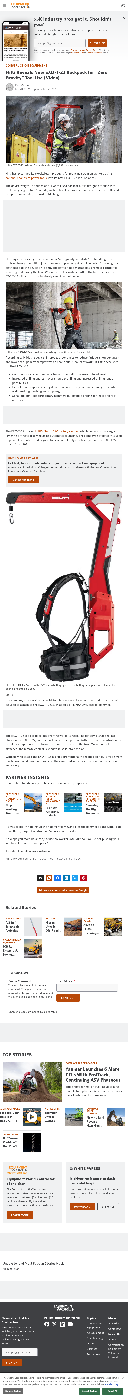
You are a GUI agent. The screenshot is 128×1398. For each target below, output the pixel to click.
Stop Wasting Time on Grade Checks (11, 809)
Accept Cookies (90, 1391)
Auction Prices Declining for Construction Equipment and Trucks (92, 929)
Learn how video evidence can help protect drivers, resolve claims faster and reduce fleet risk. (95, 1193)
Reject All (113, 1391)
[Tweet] (75, 878)
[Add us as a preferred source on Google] (49, 878)
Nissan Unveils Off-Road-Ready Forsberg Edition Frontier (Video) (53, 927)
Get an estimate (23, 479)
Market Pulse (89, 919)
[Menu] (5, 5)
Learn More (20, 1215)
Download (82, 1206)
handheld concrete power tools (26, 178)
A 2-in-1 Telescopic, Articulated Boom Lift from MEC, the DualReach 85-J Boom (13, 927)
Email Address (65, 981)
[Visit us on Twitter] (55, 1323)
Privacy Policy (77, 52)
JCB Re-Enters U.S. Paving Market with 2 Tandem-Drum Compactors (11, 951)
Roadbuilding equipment (12, 941)
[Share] (57, 878)
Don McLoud (22, 85)
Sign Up (11, 1362)
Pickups (51, 918)
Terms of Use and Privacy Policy (85, 50)
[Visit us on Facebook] (46, 1323)
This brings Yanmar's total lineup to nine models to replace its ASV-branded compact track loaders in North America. (95, 1091)
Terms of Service (95, 52)
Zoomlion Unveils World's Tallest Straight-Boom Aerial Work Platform (53, 1117)
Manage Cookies (13, 1391)
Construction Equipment (27, 65)
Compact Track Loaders (81, 1063)
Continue (68, 998)
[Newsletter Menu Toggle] (123, 5)
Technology (10, 1134)
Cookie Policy (111, 1384)
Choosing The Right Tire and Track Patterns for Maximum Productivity (93, 809)
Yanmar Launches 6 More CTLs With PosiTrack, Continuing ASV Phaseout (93, 1074)
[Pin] (83, 878)
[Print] (40, 878)
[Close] (122, 1378)
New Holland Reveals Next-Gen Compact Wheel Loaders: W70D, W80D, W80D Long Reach (95, 1122)
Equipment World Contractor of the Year (30, 1181)
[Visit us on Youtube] (70, 1323)
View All (108, 1206)
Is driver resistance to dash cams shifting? (53, 812)
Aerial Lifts (13, 918)
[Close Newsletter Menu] (124, 18)
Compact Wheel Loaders (92, 1111)
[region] (64, 1385)
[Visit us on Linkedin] (62, 1323)
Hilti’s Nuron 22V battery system (57, 431)
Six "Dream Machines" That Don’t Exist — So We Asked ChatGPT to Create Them (11, 1143)
